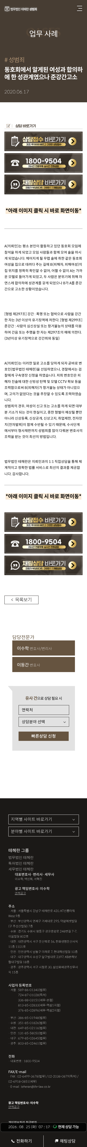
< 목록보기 (21, 600)
